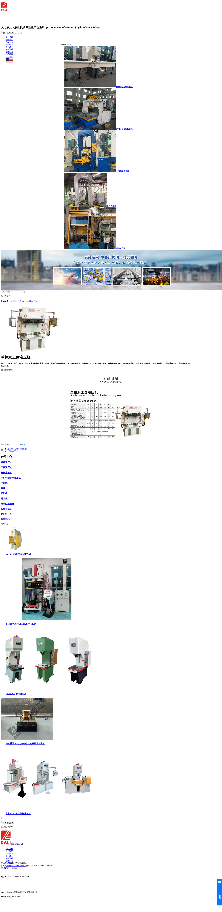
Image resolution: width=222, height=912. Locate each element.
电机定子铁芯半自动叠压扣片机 (21, 624)
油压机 (4, 483)
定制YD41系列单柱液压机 (18, 813)
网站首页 (9, 37)
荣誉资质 (9, 49)
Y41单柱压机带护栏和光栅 (18, 554)
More (69, 44)
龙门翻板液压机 (122, 171)
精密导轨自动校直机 (124, 87)
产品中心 (9, 42)
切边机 (4, 493)
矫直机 (4, 498)
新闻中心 (9, 52)
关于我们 (9, 40)
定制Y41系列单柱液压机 (18, 449)
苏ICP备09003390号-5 (17, 866)
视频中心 (9, 44)
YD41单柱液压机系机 (16, 694)
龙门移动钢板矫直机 (124, 129)
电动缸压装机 (7, 503)
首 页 (13, 301)
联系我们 (9, 57)
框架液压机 (6, 472)
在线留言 (9, 54)
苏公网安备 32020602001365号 (40, 866)
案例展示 (9, 47)
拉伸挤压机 (6, 509)
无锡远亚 (14, 868)
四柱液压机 (120, 248)
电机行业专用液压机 (11, 478)
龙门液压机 (111, 206)
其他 (3, 488)
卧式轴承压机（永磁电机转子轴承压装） (25, 743)
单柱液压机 (32, 301)
